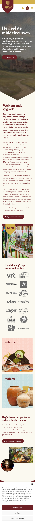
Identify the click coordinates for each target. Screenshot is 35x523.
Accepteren (17, 508)
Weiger (17, 513)
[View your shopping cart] (27, 8)
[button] (32, 484)
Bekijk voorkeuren (17, 518)
